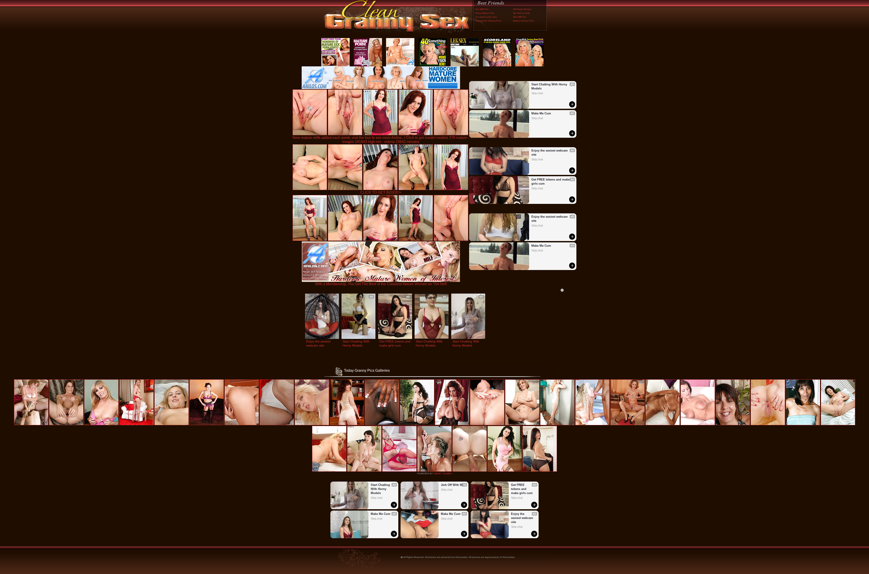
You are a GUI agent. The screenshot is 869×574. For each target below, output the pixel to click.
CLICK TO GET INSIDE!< (380, 192)
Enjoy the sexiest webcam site (550, 152)
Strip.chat (537, 93)
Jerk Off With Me (452, 485)
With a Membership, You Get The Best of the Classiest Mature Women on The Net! (381, 284)
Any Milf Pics (481, 9)
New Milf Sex (519, 17)
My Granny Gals (521, 13)
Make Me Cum (541, 113)
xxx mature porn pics (486, 17)
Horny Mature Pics (484, 13)
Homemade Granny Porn (488, 20)
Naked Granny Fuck (523, 20)
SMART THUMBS (443, 473)
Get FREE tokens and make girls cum (551, 181)
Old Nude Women (522, 9)
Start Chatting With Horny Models (549, 86)
